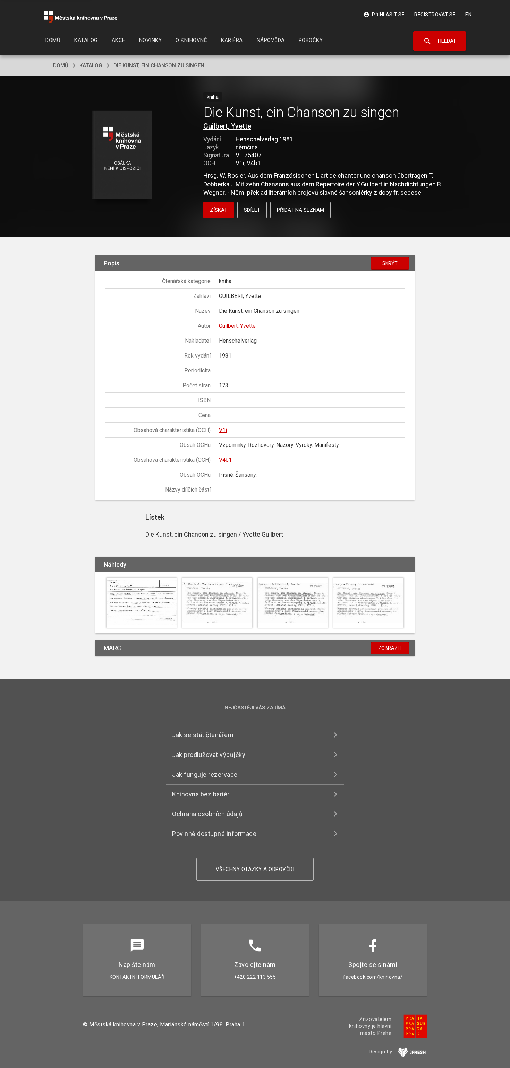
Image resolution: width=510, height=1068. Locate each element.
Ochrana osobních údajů (207, 814)
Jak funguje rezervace (205, 774)
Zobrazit (390, 648)
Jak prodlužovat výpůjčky (208, 754)
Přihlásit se (384, 14)
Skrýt (390, 263)
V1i (223, 430)
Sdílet (252, 210)
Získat (218, 210)
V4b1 (225, 460)
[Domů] (81, 17)
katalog (90, 65)
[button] (122, 155)
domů (60, 65)
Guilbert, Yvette (227, 126)
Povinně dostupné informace (214, 833)
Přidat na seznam (300, 210)
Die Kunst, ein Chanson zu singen (158, 65)
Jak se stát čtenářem (202, 735)
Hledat (439, 41)
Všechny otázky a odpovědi (255, 869)
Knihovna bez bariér (201, 794)
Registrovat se (435, 14)
